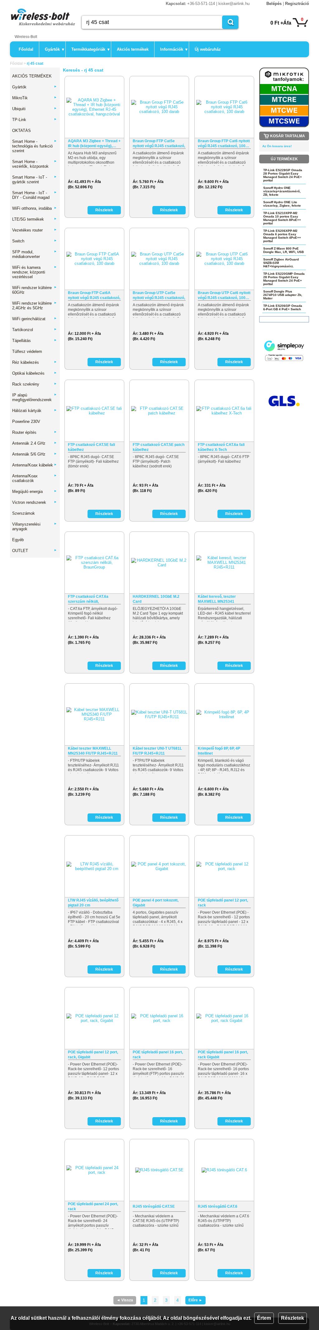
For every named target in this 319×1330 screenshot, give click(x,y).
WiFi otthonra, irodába (34, 208)
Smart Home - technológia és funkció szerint (34, 146)
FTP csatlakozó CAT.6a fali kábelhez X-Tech (221, 447)
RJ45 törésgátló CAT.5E (154, 1206)
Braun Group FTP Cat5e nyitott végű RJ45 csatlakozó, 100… (159, 143)
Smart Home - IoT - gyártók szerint (34, 179)
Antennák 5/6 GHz (34, 454)
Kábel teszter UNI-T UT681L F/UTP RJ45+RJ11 (157, 751)
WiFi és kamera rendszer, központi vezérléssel (34, 272)
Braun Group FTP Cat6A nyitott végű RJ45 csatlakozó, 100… (94, 295)
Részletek (292, 1318)
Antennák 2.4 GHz (34, 443)
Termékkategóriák (90, 49)
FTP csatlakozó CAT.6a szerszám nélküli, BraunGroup (88, 599)
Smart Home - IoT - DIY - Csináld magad (34, 195)
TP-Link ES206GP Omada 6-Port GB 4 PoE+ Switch (282, 307)
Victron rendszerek (34, 502)
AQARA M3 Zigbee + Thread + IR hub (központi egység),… (94, 143)
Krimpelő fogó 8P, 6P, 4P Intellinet (219, 751)
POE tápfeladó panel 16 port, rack (158, 1054)
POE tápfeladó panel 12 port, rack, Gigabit (93, 1054)
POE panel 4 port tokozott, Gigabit (156, 902)
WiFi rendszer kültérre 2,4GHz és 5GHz (34, 305)
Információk (174, 49)
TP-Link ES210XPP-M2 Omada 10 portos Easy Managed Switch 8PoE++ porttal (282, 218)
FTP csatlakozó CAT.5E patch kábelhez (158, 447)
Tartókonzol (34, 329)
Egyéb (18, 539)
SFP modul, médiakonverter (34, 254)
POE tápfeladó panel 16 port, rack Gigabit (223, 1054)
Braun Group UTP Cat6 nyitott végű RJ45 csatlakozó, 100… (224, 295)
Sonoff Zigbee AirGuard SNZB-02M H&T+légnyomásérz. (281, 263)
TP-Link (34, 119)
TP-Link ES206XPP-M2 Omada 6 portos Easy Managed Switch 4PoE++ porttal (282, 236)
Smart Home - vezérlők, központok (34, 164)
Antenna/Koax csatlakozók (34, 478)
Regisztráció (297, 3)
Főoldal (26, 49)
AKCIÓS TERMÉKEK (32, 76)
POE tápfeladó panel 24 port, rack (93, 1206)
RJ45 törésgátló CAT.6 (217, 1206)
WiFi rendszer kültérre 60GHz (34, 290)
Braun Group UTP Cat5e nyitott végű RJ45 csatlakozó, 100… (159, 295)
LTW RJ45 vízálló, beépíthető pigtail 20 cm (93, 902)
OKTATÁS (21, 130)
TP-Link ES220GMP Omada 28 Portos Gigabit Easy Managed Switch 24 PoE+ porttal (284, 279)
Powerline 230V (26, 421)
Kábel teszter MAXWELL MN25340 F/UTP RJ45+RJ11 (93, 751)
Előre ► (195, 1300)
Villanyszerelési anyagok (34, 526)
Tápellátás (34, 340)
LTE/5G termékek (34, 219)
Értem (264, 1318)
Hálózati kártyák (34, 410)
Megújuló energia (34, 491)
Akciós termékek (133, 49)
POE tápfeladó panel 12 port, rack (223, 902)
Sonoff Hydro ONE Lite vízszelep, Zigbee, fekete (282, 203)
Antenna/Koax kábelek (34, 465)
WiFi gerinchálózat (34, 318)
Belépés (274, 3)
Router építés (34, 432)
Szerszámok (23, 513)
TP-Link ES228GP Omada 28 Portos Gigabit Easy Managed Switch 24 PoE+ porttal (282, 175)
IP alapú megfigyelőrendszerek (34, 397)
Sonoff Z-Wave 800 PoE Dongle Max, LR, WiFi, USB (283, 250)
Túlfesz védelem (27, 351)
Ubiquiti (34, 108)
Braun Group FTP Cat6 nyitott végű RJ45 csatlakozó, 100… (224, 143)
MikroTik (34, 98)
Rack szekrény (34, 384)
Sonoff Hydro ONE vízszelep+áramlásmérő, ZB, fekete (282, 191)
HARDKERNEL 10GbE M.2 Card (156, 599)
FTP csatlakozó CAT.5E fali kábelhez (91, 447)
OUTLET (34, 550)
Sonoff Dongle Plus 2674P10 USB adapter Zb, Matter (282, 295)
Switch (34, 241)
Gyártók (54, 49)
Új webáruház (208, 49)
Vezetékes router (34, 230)
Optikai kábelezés (34, 373)
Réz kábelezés (34, 362)
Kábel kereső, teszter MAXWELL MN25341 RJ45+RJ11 (217, 599)
